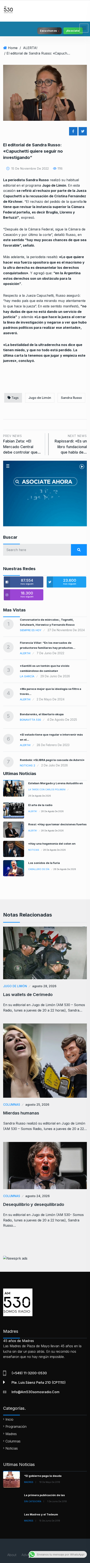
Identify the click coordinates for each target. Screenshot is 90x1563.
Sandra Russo (71, 398)
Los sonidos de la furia (44, 863)
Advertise (29, 1555)
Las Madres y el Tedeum (41, 1514)
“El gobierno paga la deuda (43, 1475)
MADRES (28, 1482)
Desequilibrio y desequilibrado (33, 1204)
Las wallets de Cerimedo (28, 994)
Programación (16, 1426)
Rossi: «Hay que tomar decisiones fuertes (57, 824)
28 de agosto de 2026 (39, 796)
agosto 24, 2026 (37, 1196)
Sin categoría (32, 1501)
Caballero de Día (38, 869)
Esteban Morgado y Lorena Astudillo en (55, 783)
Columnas (11, 1104)
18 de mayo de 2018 (49, 1482)
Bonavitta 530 (30, 719)
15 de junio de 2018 (49, 1520)
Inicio (9, 1419)
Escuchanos (48, 30)
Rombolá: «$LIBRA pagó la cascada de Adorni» (52, 760)
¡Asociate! (73, 30)
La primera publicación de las (44, 1495)
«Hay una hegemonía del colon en (52, 843)
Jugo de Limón (39, 398)
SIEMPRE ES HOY (30, 630)
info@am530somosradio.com (35, 1392)
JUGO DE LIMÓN (15, 986)
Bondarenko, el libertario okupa (42, 714)
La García (27, 676)
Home (13, 48)
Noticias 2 (27, 765)
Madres (11, 1434)
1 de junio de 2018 (57, 1501)
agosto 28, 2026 (44, 986)
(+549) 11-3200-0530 (29, 1373)
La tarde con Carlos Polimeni (47, 789)
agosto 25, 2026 (37, 1104)
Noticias (33, 850)
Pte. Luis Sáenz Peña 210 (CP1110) (39, 1382)
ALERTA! (30, 48)
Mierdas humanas (21, 1113)
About (11, 1555)
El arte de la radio (40, 805)
